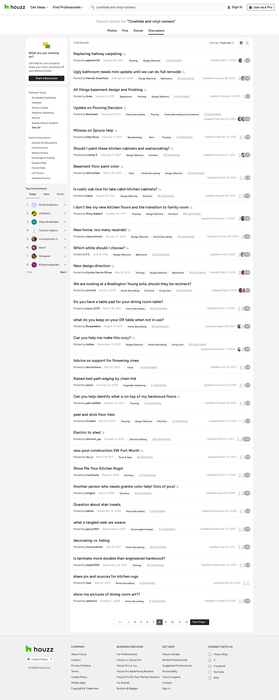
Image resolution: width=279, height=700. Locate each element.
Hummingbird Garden (142, 529)
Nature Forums (40, 152)
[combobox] (157, 7)
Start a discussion (47, 78)
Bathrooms (166, 78)
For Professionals (127, 654)
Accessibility (169, 671)
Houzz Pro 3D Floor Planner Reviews (138, 677)
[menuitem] (39, 7)
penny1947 (92, 529)
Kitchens (153, 155)
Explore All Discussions (44, 142)
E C (88, 254)
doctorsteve (93, 367)
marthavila (92, 475)
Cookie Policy (79, 677)
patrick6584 (93, 403)
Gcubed (90, 421)
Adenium (37, 102)
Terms (75, 671)
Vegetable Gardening (134, 385)
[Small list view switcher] (241, 43)
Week (46, 194)
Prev (29, 272)
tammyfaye (93, 173)
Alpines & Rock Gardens (45, 123)
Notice (87, 665)
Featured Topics (37, 92)
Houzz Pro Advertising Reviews (135, 671)
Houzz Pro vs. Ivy (127, 665)
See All (36, 127)
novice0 (91, 290)
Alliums (36, 117)
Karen (89, 195)
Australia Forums (41, 178)
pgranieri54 (93, 60)
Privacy (75, 665)
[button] (221, 43)
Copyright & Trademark (85, 688)
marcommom (94, 236)
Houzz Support (171, 677)
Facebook (219, 666)
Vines (130, 367)
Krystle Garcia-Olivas (99, 272)
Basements (126, 96)
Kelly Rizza (92, 137)
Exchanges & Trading (43, 157)
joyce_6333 (93, 308)
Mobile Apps (78, 682)
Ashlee (90, 344)
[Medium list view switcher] (247, 43)
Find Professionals (67, 7)
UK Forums (38, 173)
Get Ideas (37, 7)
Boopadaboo (93, 326)
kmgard (90, 493)
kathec (90, 511)
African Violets (40, 107)
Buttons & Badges (127, 688)
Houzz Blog (220, 654)
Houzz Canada (171, 654)
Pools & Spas (125, 457)
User (88, 583)
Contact (167, 682)
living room (165, 290)
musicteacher (94, 547)
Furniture (149, 290)
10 (172, 622)
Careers (76, 660)
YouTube (219, 672)
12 (186, 622)
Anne (89, 96)
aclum (89, 385)
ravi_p (89, 457)
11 (179, 622)
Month (60, 194)
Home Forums (40, 147)
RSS (216, 677)
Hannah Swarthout (97, 78)
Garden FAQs (39, 162)
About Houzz (79, 654)
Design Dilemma (151, 60)
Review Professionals (175, 660)
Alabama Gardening (43, 112)
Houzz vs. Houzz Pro (129, 660)
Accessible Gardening (44, 97)
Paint (151, 137)
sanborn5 (91, 601)
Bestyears (92, 114)
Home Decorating (135, 114)
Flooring (133, 60)
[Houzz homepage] (15, 6)
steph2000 (92, 565)
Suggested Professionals (177, 665)
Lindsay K (91, 155)
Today (32, 194)
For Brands (123, 682)
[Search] (93, 7)
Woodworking (134, 137)
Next (63, 272)
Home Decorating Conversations (182, 114)
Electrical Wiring (138, 439)
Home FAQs (38, 167)
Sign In (166, 688)
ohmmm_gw (93, 439)
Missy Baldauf (94, 213)
